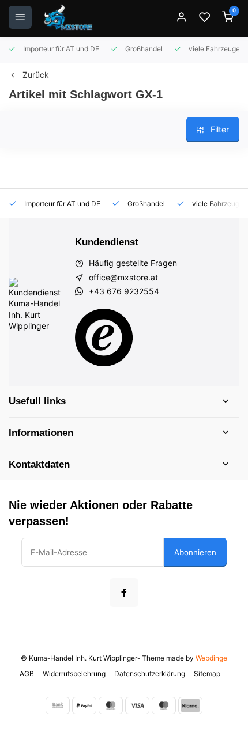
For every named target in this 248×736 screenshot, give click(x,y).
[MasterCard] (111, 705)
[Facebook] (124, 592)
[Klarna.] (190, 705)
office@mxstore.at (123, 277)
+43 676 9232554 (124, 291)
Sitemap (207, 673)
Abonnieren (195, 552)
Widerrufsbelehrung (74, 673)
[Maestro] (164, 705)
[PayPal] (84, 705)
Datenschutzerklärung (149, 673)
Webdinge (211, 658)
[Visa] (137, 705)
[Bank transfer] (58, 705)
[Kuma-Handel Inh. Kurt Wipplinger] (68, 17)
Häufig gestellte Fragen (133, 263)
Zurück (35, 74)
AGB (27, 673)
